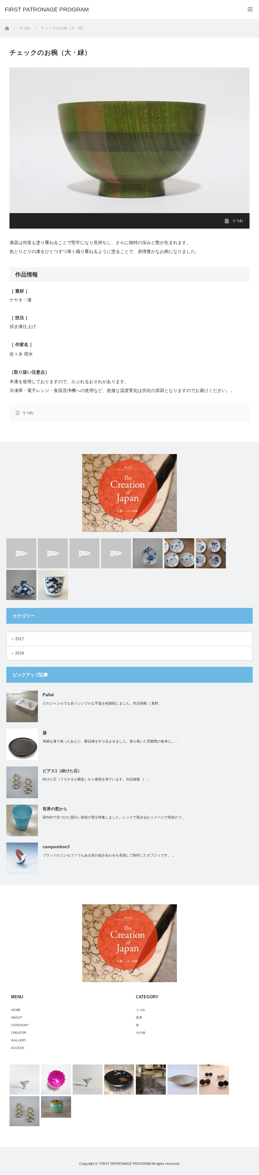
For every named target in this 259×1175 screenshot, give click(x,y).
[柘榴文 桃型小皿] (148, 553)
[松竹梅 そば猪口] (53, 585)
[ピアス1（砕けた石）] (24, 1111)
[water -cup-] (116, 553)
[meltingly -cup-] (21, 553)
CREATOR (18, 1032)
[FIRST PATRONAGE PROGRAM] (47, 9)
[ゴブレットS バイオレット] (88, 1079)
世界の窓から (55, 808)
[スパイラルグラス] (151, 1079)
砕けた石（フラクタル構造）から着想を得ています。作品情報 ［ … (96, 779)
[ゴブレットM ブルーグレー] (24, 1079)
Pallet (48, 694)
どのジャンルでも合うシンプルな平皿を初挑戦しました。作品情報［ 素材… (102, 703)
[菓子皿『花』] (119, 1079)
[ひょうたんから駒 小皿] (179, 553)
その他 (140, 1032)
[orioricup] (56, 1079)
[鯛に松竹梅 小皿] (211, 553)
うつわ (237, 220)
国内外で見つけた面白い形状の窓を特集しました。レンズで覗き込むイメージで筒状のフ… (114, 817)
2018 (19, 653)
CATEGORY (20, 1025)
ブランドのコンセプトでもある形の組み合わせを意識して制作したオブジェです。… (109, 855)
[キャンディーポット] (56, 1107)
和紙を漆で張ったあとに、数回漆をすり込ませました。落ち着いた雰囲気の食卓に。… (110, 741)
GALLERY (18, 1040)
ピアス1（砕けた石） (62, 770)
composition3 (56, 846)
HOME (16, 1010)
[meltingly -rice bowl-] (53, 553)
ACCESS (17, 1048)
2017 (19, 639)
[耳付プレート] (182, 1079)
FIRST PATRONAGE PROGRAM (125, 1164)
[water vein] (84, 553)
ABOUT (16, 1017)
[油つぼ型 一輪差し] (21, 585)
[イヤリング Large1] (214, 1079)
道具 (139, 1017)
